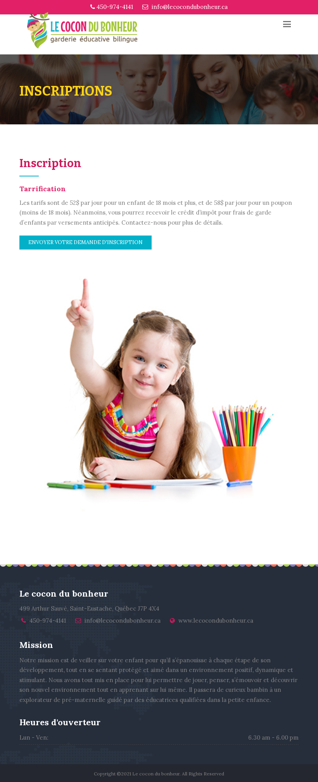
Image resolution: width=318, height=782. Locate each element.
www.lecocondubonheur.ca (215, 620)
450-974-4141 (114, 6)
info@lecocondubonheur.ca (189, 6)
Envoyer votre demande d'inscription (85, 242)
